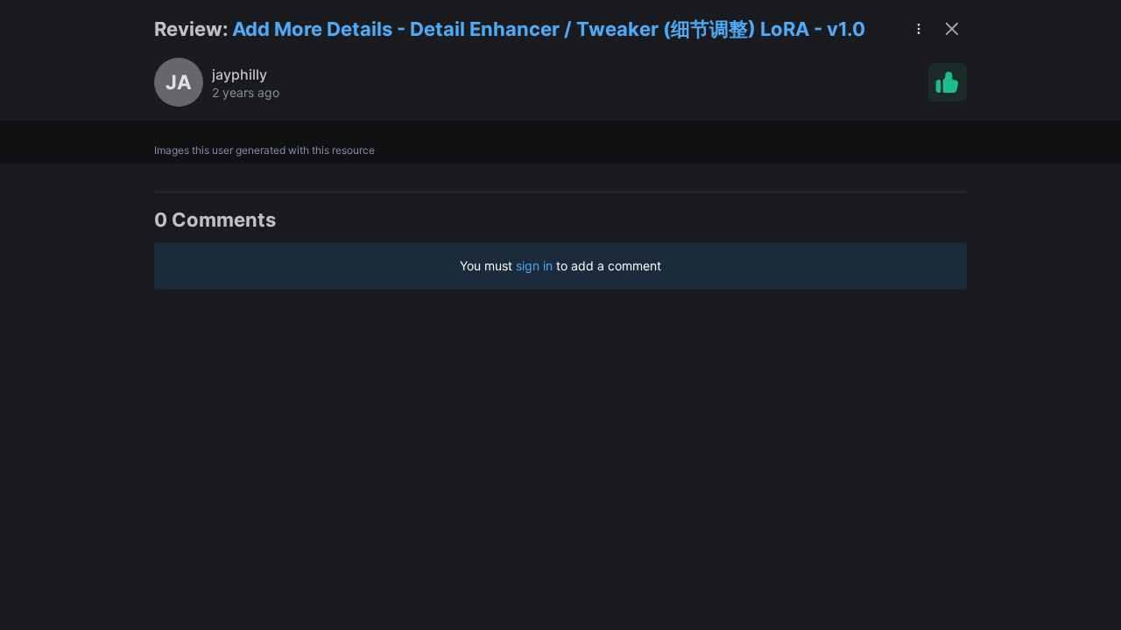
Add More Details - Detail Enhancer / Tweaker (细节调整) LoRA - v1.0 (548, 29)
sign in (534, 265)
